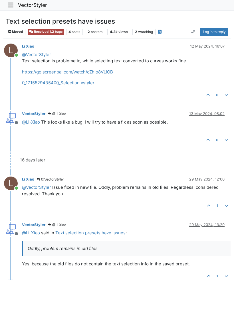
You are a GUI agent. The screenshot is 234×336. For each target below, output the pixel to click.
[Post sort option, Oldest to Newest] (193, 32)
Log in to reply (214, 32)
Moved (17, 32)
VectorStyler (32, 5)
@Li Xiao (58, 114)
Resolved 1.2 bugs (47, 32)
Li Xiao (28, 46)
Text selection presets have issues (90, 232)
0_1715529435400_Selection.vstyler (58, 82)
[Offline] (13, 117)
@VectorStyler (52, 179)
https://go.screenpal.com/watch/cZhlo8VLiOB (67, 72)
